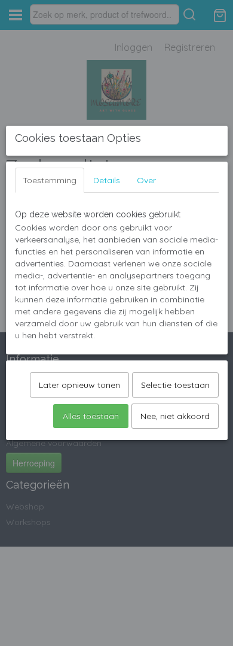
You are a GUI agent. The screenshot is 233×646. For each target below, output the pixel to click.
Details (106, 180)
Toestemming (49, 180)
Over (146, 180)
